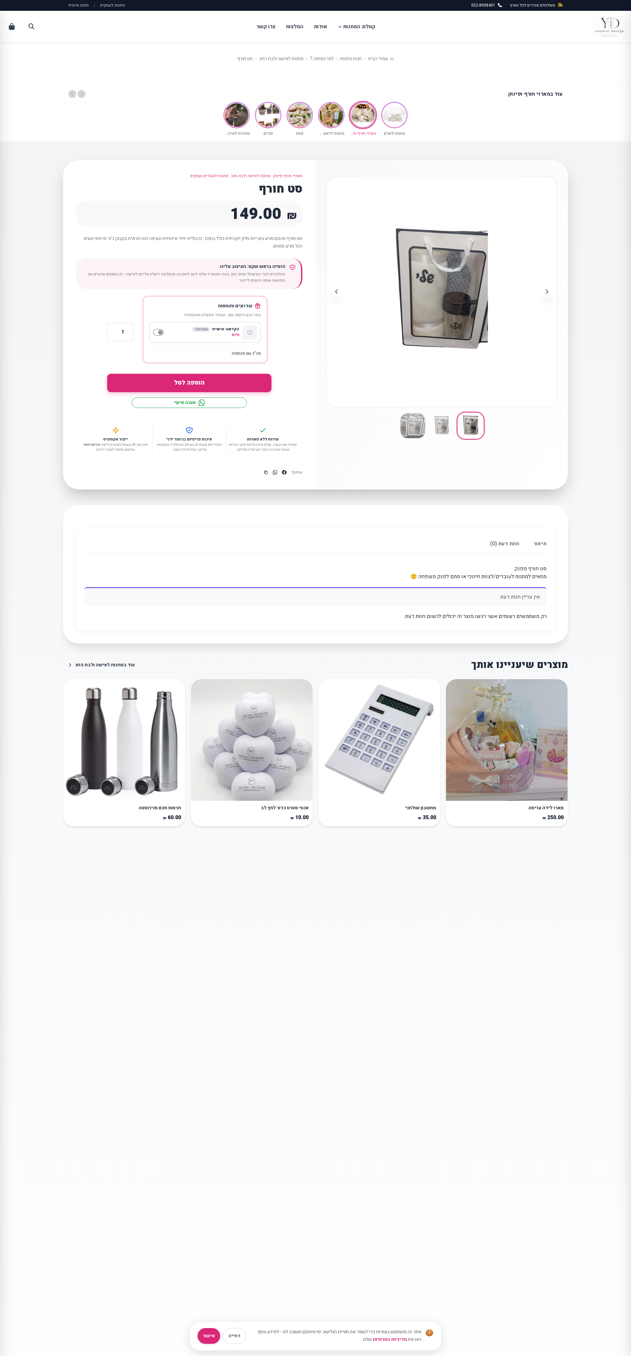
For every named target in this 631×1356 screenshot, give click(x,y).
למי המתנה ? (322, 58)
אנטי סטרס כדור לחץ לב (285, 807)
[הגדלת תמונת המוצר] (547, 186)
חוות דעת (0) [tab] (504, 544)
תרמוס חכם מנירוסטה (160, 807)
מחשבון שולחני (420, 807)
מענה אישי (185, 402)
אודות (320, 27)
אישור (209, 1335)
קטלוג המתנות (359, 27)
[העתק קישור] (266, 472)
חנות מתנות (351, 58)
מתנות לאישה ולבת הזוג (281, 58)
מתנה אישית (78, 5)
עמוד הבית (378, 58)
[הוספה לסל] (454, 793)
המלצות (294, 27)
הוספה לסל (189, 382)
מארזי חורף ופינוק (287, 175)
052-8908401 (483, 5)
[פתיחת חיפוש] (31, 27)
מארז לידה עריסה (546, 807)
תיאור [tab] (540, 544)
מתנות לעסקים (112, 5)
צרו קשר (265, 27)
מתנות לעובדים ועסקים (209, 175)
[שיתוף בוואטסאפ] (275, 472)
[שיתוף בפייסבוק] (284, 472)
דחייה (234, 1335)
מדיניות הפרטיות (390, 1339)
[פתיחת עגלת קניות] (12, 27)
